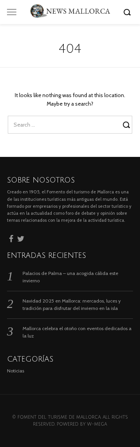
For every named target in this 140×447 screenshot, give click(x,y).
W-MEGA (97, 424)
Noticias (15, 371)
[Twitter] (20, 237)
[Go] (128, 12)
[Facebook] (11, 237)
